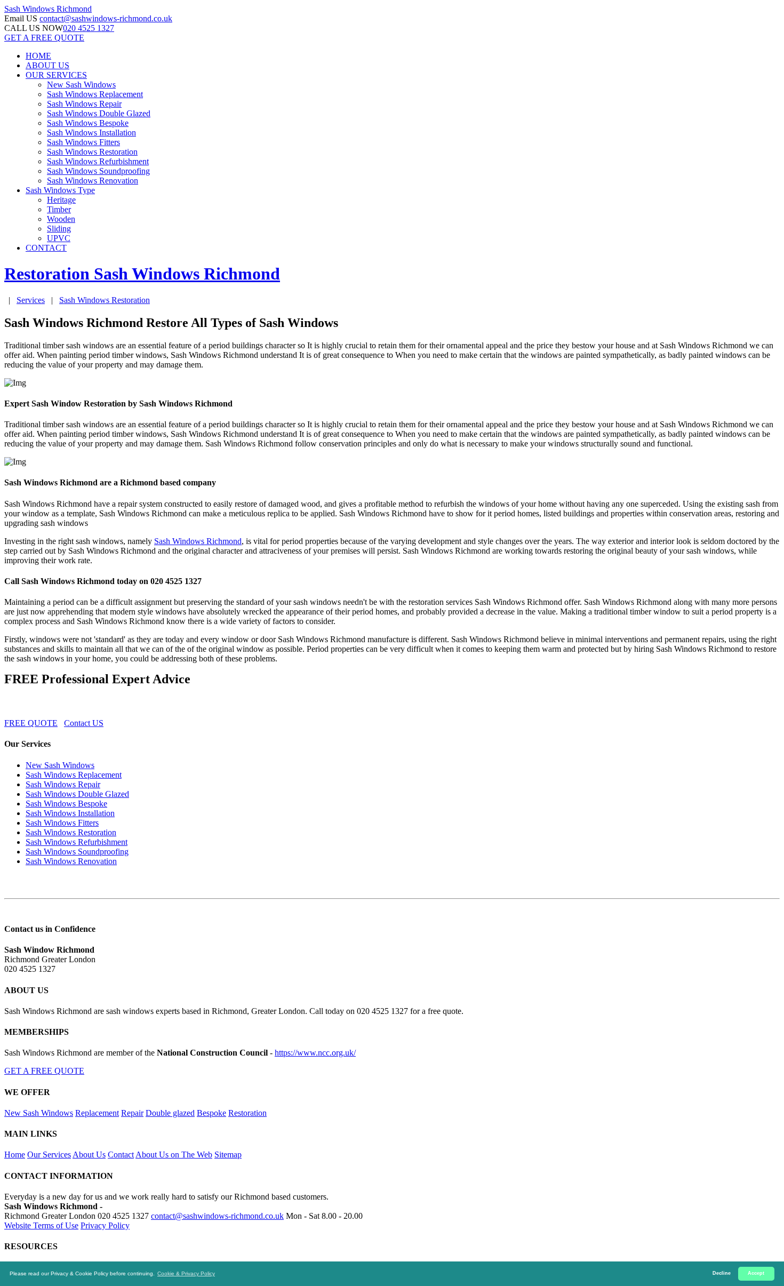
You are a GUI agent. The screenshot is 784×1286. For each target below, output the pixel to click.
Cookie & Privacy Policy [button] (186, 1273)
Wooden (61, 218)
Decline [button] (722, 1273)
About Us (89, 1154)
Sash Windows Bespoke (88, 122)
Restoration (247, 1112)
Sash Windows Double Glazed (98, 113)
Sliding (59, 228)
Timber (59, 209)
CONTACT (46, 247)
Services (31, 300)
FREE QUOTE (31, 723)
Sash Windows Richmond (198, 541)
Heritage (61, 199)
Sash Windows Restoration (92, 151)
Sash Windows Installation (91, 132)
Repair (132, 1112)
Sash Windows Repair (84, 103)
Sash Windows (48, 8)
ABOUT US (47, 65)
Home (14, 1154)
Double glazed (170, 1112)
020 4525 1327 (88, 28)
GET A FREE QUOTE (44, 37)
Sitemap (228, 1154)
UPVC (58, 238)
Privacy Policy (105, 1225)
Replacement (97, 1112)
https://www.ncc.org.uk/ (315, 1052)
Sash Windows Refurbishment (98, 161)
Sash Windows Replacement (95, 94)
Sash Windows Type (60, 190)
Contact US (83, 723)
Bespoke (211, 1112)
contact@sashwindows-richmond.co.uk (105, 18)
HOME (38, 55)
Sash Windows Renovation (92, 180)
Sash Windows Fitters (83, 142)
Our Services (49, 1154)
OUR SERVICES (56, 74)
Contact (121, 1154)
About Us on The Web (173, 1154)
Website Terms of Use (41, 1225)
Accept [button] (756, 1273)
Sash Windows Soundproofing (98, 170)
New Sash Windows (81, 84)
